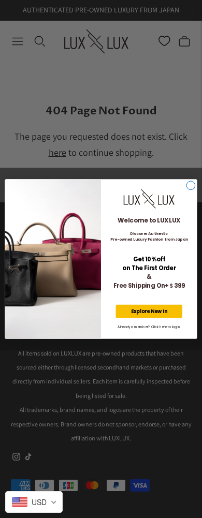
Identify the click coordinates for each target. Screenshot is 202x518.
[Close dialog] (190, 185)
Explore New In (149, 311)
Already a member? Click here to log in (149, 327)
